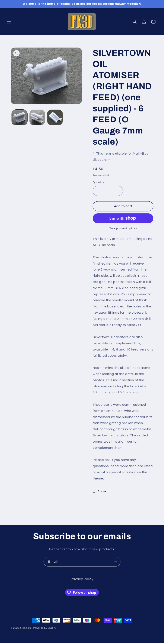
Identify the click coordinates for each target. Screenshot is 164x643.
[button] (9, 21)
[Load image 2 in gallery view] (37, 117)
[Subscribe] (115, 562)
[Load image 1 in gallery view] (19, 117)
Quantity (98, 182)
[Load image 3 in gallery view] (55, 117)
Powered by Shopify (44, 628)
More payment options (123, 228)
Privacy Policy (81, 579)
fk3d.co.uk (26, 628)
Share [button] (102, 491)
